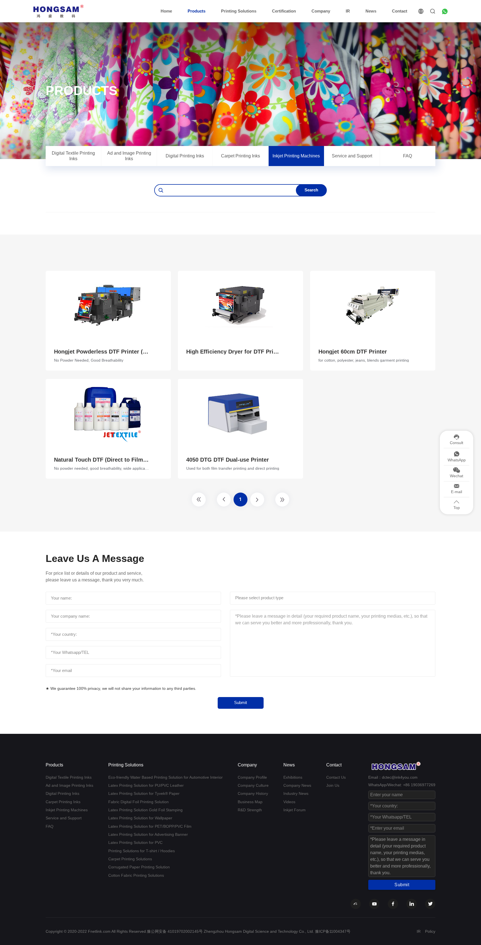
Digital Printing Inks (185, 156)
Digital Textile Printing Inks (73, 156)
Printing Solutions (238, 11)
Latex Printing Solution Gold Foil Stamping (145, 810)
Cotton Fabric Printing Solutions (136, 875)
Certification (284, 11)
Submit (240, 702)
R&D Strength (250, 810)
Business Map (250, 802)
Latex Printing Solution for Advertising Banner (148, 834)
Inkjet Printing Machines (296, 156)
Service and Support (352, 156)
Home (166, 11)
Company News (297, 785)
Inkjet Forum (294, 810)
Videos (289, 802)
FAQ (407, 156)
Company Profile (252, 777)
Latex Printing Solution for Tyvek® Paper (144, 793)
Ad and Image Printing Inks (129, 156)
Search (311, 189)
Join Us (332, 785)
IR (348, 11)
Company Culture (253, 785)
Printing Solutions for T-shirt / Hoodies (141, 851)
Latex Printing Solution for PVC (135, 842)
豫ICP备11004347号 (332, 931)
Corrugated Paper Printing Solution (139, 867)
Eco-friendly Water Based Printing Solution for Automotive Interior (165, 777)
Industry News (295, 793)
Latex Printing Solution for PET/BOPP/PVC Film (150, 826)
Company (320, 11)
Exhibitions (292, 777)
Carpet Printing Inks (240, 156)
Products (196, 11)
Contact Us (336, 777)
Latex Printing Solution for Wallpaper (140, 818)
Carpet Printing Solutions (130, 859)
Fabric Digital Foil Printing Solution (138, 802)
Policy (430, 931)
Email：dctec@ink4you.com (393, 777)
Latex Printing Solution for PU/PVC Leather (146, 785)
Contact (399, 11)
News (370, 11)
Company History (253, 793)
